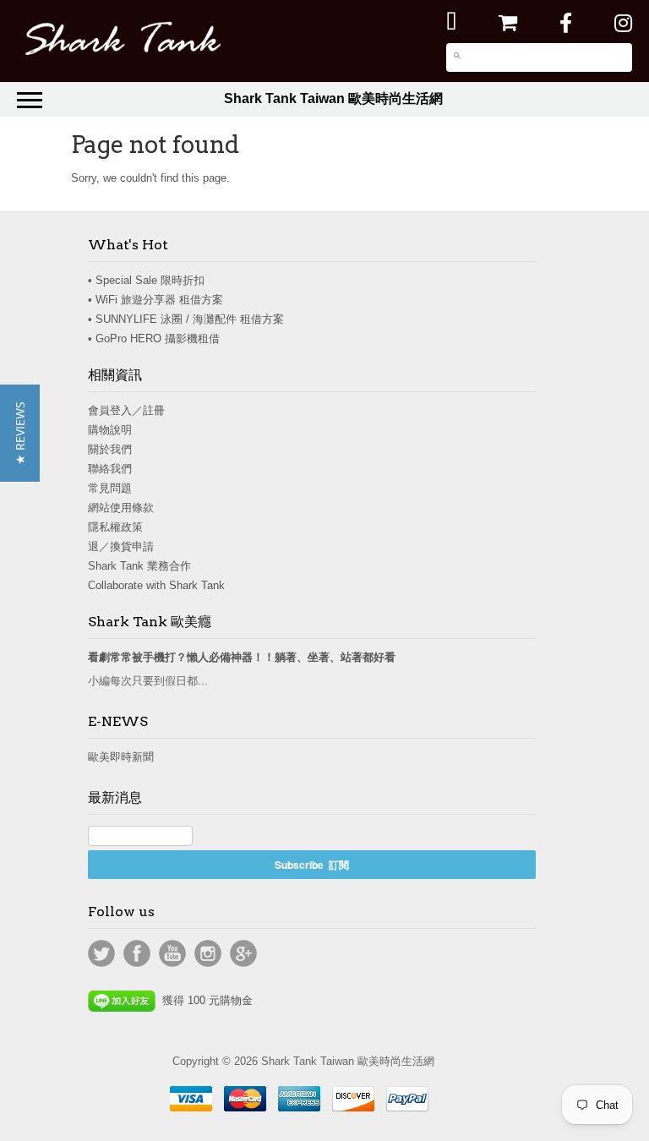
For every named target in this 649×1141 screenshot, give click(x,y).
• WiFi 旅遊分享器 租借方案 (155, 299)
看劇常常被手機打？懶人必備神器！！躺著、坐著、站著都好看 (241, 657)
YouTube (172, 953)
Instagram (207, 953)
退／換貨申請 (121, 546)
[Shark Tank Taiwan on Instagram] (623, 23)
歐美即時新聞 (121, 757)
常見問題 (110, 488)
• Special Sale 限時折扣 (146, 280)
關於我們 (110, 449)
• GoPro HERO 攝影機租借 (154, 338)
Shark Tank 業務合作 (139, 566)
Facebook (136, 953)
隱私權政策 (115, 527)
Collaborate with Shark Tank (156, 585)
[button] (20, 433)
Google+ (243, 953)
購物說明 (110, 429)
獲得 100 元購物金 (204, 1000)
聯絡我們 (110, 468)
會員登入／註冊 (126, 410)
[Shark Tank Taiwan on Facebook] (565, 23)
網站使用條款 (121, 507)
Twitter (101, 953)
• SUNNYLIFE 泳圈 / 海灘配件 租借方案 (186, 319)
